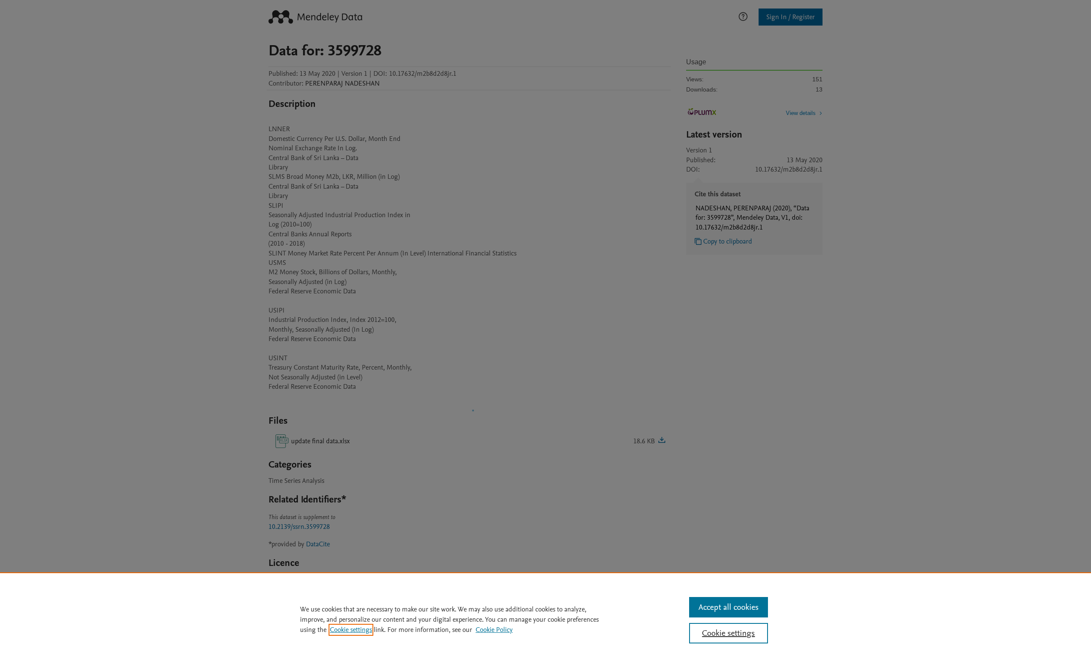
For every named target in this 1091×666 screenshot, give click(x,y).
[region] (545, 619)
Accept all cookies (728, 607)
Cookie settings (351, 629)
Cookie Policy (494, 629)
